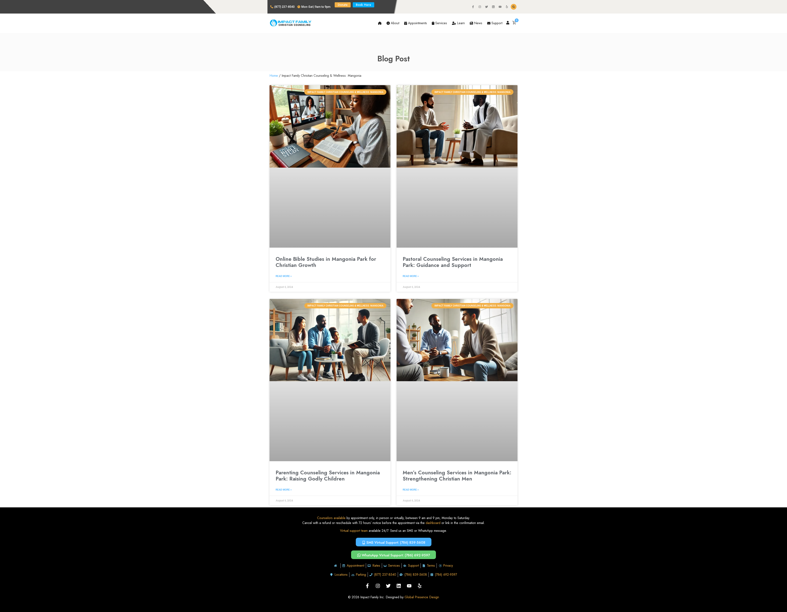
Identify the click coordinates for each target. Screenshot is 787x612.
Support (496, 23)
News (477, 23)
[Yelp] (507, 7)
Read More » (284, 276)
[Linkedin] (493, 7)
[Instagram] (480, 7)
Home (274, 75)
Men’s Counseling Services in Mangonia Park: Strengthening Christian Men (457, 475)
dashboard (433, 522)
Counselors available (331, 518)
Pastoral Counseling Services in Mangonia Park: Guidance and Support (453, 262)
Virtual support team (354, 530)
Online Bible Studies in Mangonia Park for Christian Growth (326, 262)
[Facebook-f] (473, 7)
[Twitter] (486, 7)
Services (440, 23)
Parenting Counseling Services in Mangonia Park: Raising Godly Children (328, 475)
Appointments (417, 23)
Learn (460, 23)
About (394, 23)
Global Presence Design (422, 597)
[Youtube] (500, 7)
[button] (513, 7)
